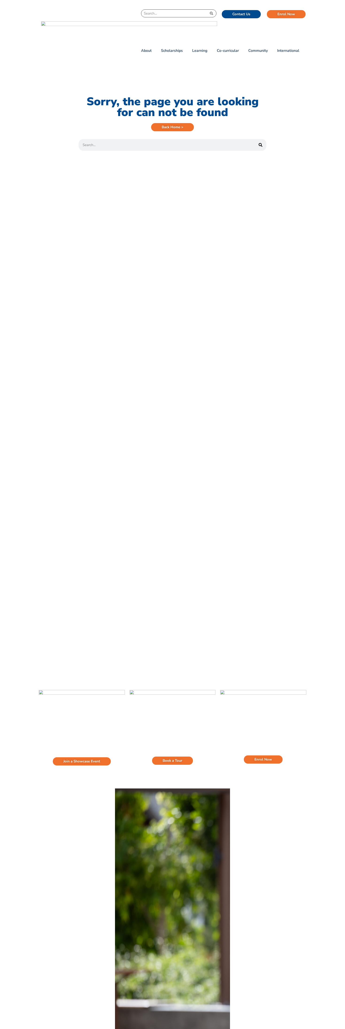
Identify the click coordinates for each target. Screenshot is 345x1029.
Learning (199, 50)
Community (258, 50)
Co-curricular (228, 50)
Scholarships (172, 50)
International (288, 50)
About (146, 50)
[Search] (211, 13)
